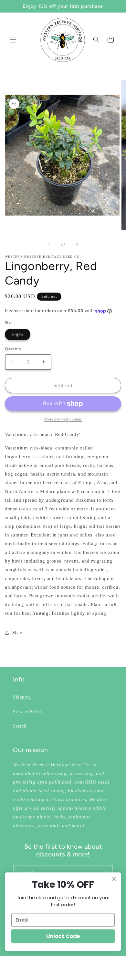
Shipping (22, 697)
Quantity (13, 348)
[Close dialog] (114, 879)
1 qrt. (21, 336)
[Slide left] (49, 244)
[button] (13, 40)
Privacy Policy (27, 711)
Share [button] (18, 632)
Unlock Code (62, 936)
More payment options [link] (63, 419)
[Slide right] (77, 244)
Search (19, 726)
